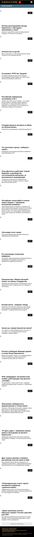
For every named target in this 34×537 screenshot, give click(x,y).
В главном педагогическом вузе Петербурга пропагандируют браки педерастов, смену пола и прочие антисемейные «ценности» (16, 77)
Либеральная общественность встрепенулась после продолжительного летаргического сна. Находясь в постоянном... (17, 285)
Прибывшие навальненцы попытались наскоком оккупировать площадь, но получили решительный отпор (16, 438)
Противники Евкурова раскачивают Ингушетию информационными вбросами (15, 235)
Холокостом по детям (11, 52)
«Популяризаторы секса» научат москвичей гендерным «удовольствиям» (15, 485)
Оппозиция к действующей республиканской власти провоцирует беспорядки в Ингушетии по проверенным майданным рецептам (16, 260)
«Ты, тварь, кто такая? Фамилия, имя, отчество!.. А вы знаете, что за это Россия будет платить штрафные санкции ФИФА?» (16, 331)
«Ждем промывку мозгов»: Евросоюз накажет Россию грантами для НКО (17, 513)
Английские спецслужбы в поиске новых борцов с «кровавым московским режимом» (15, 202)
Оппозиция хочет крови (11, 232)
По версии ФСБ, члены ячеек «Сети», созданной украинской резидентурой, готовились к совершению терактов (17, 384)
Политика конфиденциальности (8, 531)
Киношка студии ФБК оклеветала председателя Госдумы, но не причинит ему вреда (15, 32)
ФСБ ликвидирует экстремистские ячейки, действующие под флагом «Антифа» (16, 379)
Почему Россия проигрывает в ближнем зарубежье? (16, 129)
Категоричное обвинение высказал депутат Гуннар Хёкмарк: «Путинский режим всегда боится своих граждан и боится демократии (16, 518)
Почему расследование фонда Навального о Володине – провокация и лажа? (14, 28)
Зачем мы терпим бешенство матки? (17, 328)
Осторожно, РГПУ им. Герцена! (14, 73)
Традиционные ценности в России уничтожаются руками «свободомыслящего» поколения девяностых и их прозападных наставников (17, 491)
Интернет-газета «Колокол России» (9, 528)
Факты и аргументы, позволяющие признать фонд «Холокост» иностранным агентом (16, 54)
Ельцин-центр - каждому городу (15, 305)
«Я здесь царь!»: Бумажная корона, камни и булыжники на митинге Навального (16, 433)
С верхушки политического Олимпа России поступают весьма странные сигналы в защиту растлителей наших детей (15, 181)
